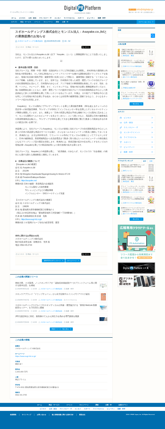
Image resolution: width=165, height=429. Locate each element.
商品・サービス (25, 22)
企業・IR (65, 22)
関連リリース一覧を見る (60, 329)
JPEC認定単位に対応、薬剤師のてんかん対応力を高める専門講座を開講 (47, 316)
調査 (57, 22)
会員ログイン (123, 405)
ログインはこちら (145, 22)
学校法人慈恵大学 (129, 88)
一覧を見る (135, 104)
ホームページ (72, 261)
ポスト (87, 47)
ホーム (13, 18)
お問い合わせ (41, 415)
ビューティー (129, 147)
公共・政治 (32, 18)
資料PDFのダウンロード (52, 261)
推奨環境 (13, 415)
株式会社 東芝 (128, 56)
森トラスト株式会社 (130, 77)
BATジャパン (127, 171)
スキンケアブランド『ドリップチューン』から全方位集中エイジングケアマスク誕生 (52, 294)
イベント (37, 22)
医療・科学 (102, 18)
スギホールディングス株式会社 (30, 41)
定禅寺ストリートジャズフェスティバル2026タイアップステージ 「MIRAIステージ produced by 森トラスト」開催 (133, 74)
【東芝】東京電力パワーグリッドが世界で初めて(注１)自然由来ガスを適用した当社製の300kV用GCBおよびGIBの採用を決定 (133, 52)
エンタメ (58, 18)
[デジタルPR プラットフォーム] (82, 11)
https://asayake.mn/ (29, 180)
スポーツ (81, 18)
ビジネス (22, 18)
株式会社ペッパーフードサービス (134, 98)
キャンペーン (48, 22)
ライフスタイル (69, 18)
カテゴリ (14, 22)
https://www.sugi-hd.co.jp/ (31, 219)
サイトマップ (26, 415)
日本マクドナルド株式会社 (132, 66)
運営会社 (82, 415)
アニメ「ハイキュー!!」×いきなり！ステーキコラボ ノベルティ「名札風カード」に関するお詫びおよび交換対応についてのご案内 (133, 95)
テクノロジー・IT (45, 18)
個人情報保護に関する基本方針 (62, 415)
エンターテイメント (132, 132)
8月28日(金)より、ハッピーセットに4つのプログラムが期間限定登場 (133, 61)
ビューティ (91, 18)
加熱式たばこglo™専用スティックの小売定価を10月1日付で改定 (133, 166)
